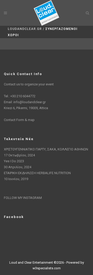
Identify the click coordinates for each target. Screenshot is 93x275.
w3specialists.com (47, 268)
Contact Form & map (19, 120)
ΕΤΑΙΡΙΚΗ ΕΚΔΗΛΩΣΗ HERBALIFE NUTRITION (37, 173)
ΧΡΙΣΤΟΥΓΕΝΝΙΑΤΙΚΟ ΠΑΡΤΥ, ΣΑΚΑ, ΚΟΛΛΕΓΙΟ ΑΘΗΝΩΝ (46, 149)
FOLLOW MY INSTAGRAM (23, 198)
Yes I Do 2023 (14, 161)
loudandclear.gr (25, 29)
